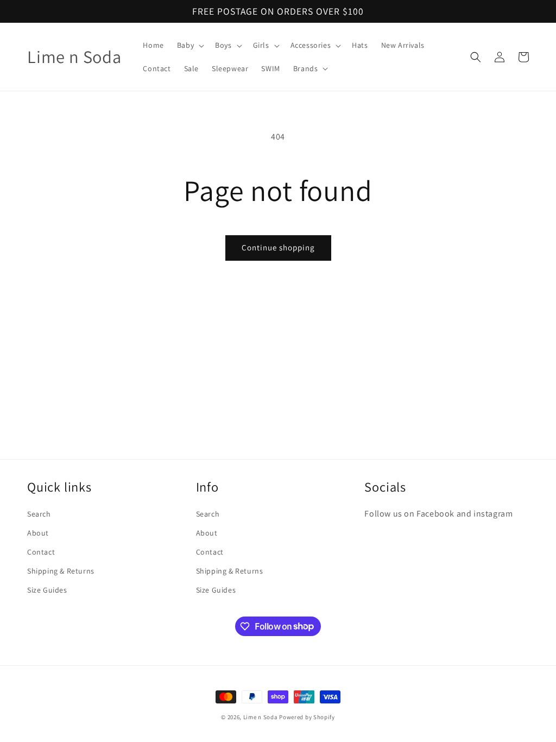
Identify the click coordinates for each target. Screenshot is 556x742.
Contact (41, 552)
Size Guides (47, 590)
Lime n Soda (261, 717)
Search (39, 514)
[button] (189, 45)
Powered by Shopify (307, 717)
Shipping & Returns (60, 571)
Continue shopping (278, 247)
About (38, 533)
